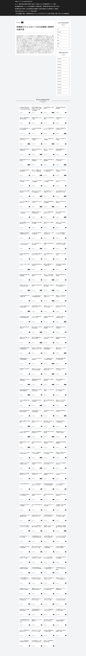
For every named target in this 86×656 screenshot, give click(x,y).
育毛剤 (58, 43)
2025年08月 (59, 92)
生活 (58, 37)
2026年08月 (59, 58)
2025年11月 (59, 84)
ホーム (16, 4)
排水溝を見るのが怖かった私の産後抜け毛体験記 (26, 8)
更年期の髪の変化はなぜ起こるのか (51, 6)
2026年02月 (59, 75)
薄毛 (58, 46)
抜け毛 (58, 34)
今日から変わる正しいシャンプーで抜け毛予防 (26, 11)
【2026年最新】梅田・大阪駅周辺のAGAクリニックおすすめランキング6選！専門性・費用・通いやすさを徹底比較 (42, 13)
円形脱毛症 (59, 32)
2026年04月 (59, 70)
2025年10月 (59, 87)
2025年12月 (59, 81)
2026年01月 (59, 78)
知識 (58, 40)
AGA (22, 22)
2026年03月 (59, 73)
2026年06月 (59, 64)
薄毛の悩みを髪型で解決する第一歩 (27, 4)
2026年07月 (59, 61)
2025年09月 (59, 90)
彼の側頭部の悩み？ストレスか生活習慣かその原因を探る (28, 6)
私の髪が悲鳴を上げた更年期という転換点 (48, 8)
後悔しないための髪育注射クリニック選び (46, 4)
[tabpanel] (24, 109)
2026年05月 (59, 67)
